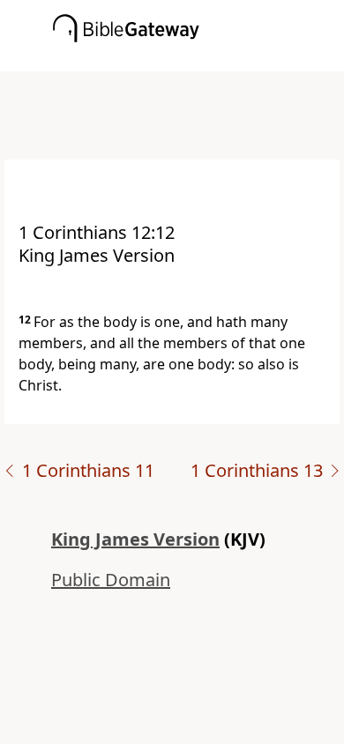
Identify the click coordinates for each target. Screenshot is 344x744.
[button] (198, 59)
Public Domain (110, 579)
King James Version (135, 539)
